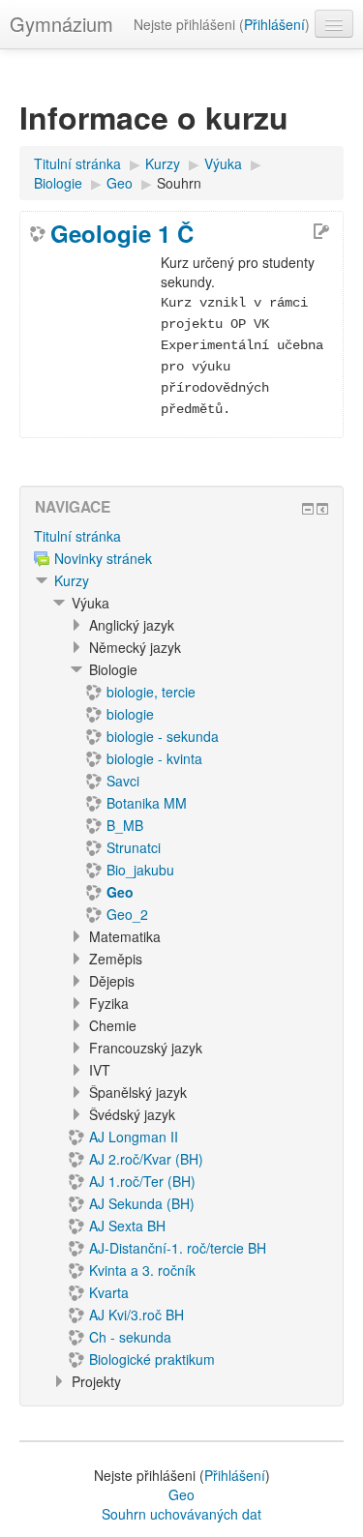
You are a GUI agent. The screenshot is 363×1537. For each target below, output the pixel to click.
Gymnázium (61, 24)
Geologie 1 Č (122, 233)
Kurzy (71, 580)
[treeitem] (181, 536)
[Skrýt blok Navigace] (308, 509)
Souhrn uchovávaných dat (181, 1513)
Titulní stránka (77, 536)
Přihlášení (274, 24)
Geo (181, 1494)
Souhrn (179, 182)
